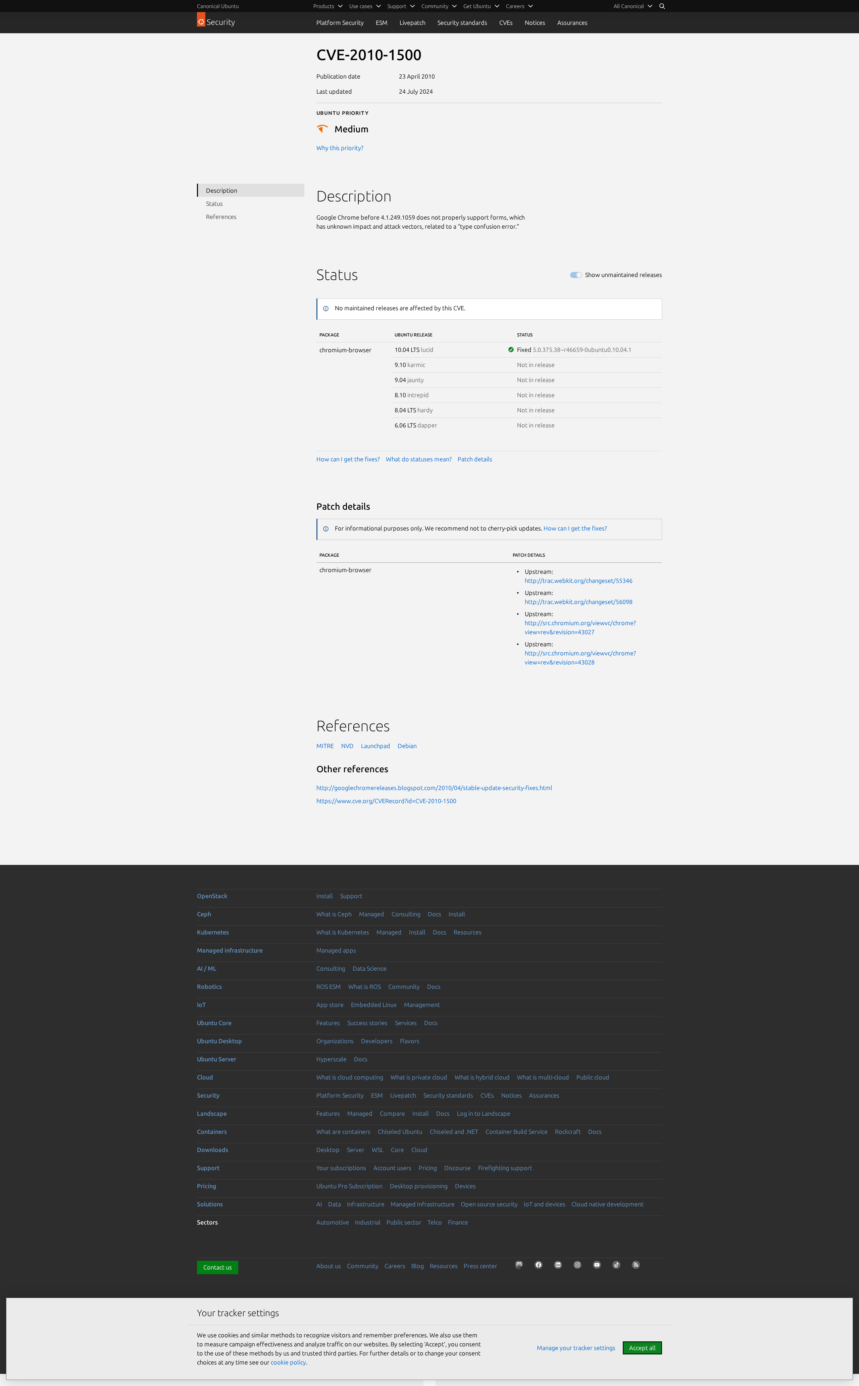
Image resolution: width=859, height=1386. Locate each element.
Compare (392, 1113)
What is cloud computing (349, 1077)
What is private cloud (419, 1077)
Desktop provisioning (419, 1186)
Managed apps (336, 950)
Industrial (368, 1222)
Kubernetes (213, 932)
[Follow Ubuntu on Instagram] (579, 1267)
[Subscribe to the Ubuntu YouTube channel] (599, 1267)
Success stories (367, 1022)
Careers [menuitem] (515, 6)
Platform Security (340, 22)
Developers (377, 1040)
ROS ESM (328, 986)
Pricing (428, 1167)
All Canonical (629, 6)
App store (330, 1004)
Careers (395, 1265)
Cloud (205, 1077)
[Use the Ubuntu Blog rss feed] (638, 1267)
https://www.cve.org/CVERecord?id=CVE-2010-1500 (386, 800)
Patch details (475, 459)
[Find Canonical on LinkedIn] (560, 1267)
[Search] (662, 6)
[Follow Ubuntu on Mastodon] (521, 1267)
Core (397, 1149)
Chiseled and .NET (454, 1131)
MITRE (325, 745)
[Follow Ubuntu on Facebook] (541, 1267)
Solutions (210, 1204)
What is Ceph (334, 914)
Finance (458, 1222)
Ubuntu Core (214, 1022)
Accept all (642, 1347)
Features (328, 1022)
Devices (465, 1186)
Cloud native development (607, 1204)
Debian (407, 745)
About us (328, 1265)
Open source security (489, 1204)
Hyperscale (331, 1059)
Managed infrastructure (230, 950)
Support (351, 895)
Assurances (572, 22)
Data (334, 1204)
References (221, 216)
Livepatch (412, 22)
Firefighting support (505, 1167)
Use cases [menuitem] (360, 6)
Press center (480, 1265)
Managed (371, 914)
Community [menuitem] (434, 6)
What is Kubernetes (342, 932)
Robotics (209, 986)
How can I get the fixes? (348, 459)
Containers (212, 1131)
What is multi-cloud (543, 1077)
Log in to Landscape (483, 1113)
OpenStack (212, 895)
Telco (434, 1222)
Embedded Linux (374, 1004)
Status (214, 203)
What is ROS (364, 986)
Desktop (328, 1149)
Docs (434, 914)
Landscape (212, 1113)
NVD (347, 745)
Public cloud (592, 1077)
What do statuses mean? (419, 459)
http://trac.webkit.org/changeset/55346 (579, 580)
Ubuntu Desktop (219, 1040)
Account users (392, 1167)
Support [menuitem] (397, 6)
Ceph (204, 914)
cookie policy (288, 1362)
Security (208, 1095)
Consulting (406, 914)
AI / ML (206, 968)
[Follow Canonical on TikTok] (618, 1267)
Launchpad (375, 745)
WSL (378, 1149)
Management (422, 1004)
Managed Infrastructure (423, 1204)
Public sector (404, 1222)
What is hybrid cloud (482, 1077)
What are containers (343, 1131)
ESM (382, 22)
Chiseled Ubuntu (400, 1131)
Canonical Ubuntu (218, 6)
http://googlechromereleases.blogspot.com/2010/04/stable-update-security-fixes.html (434, 787)
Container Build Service (517, 1131)
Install (324, 895)
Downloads (212, 1149)
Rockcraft (568, 1131)
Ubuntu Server (216, 1059)
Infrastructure (366, 1204)
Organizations (335, 1040)
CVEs (506, 22)
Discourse (457, 1167)
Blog (417, 1265)
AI (319, 1204)
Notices (535, 22)
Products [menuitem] (323, 6)
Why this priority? (339, 147)
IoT (201, 1004)
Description (221, 190)
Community (404, 986)
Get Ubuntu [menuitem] (477, 6)
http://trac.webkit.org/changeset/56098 (579, 601)
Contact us (217, 1267)
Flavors (409, 1040)
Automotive (332, 1222)
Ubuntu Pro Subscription (349, 1186)
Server (355, 1149)
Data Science (370, 968)
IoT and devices (544, 1204)
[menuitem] (633, 6)
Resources (468, 932)
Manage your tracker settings (576, 1347)
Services (406, 1022)
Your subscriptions (341, 1167)
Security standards (462, 22)
